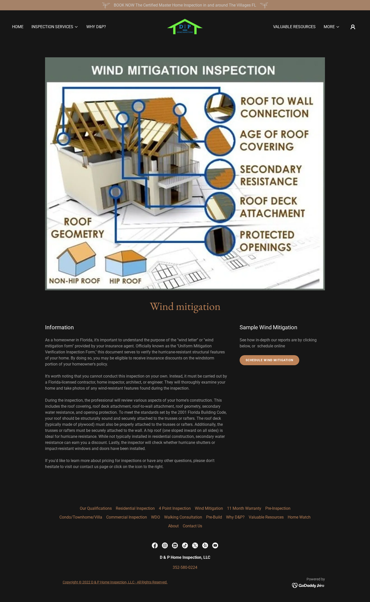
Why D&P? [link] (96, 26)
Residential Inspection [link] (135, 508)
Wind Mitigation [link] (209, 508)
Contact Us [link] (192, 526)
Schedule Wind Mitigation (269, 360)
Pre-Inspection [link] (277, 508)
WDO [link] (155, 517)
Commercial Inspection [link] (126, 517)
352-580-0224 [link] (185, 567)
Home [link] (17, 26)
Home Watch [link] (299, 517)
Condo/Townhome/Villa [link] (80, 517)
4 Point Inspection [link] (175, 508)
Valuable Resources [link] (294, 26)
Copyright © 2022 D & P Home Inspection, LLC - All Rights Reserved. (115, 582)
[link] (185, 26)
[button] (54, 27)
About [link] (173, 526)
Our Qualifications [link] (96, 508)
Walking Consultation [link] (183, 517)
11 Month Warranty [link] (244, 508)
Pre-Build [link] (214, 517)
